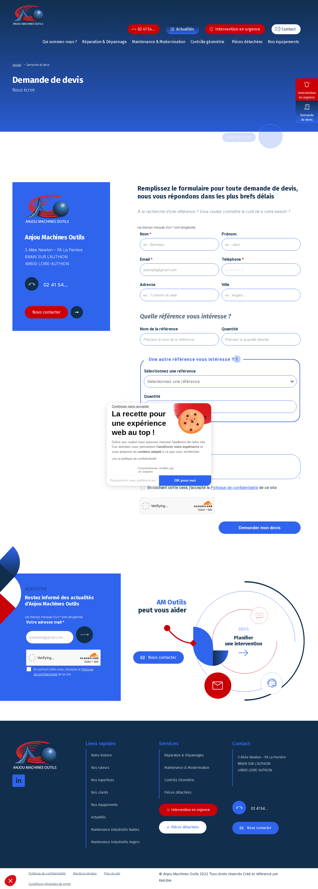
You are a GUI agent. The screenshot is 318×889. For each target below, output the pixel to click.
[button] (10, 881)
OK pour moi (185, 480)
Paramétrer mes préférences (133, 480)
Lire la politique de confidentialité (134, 458)
